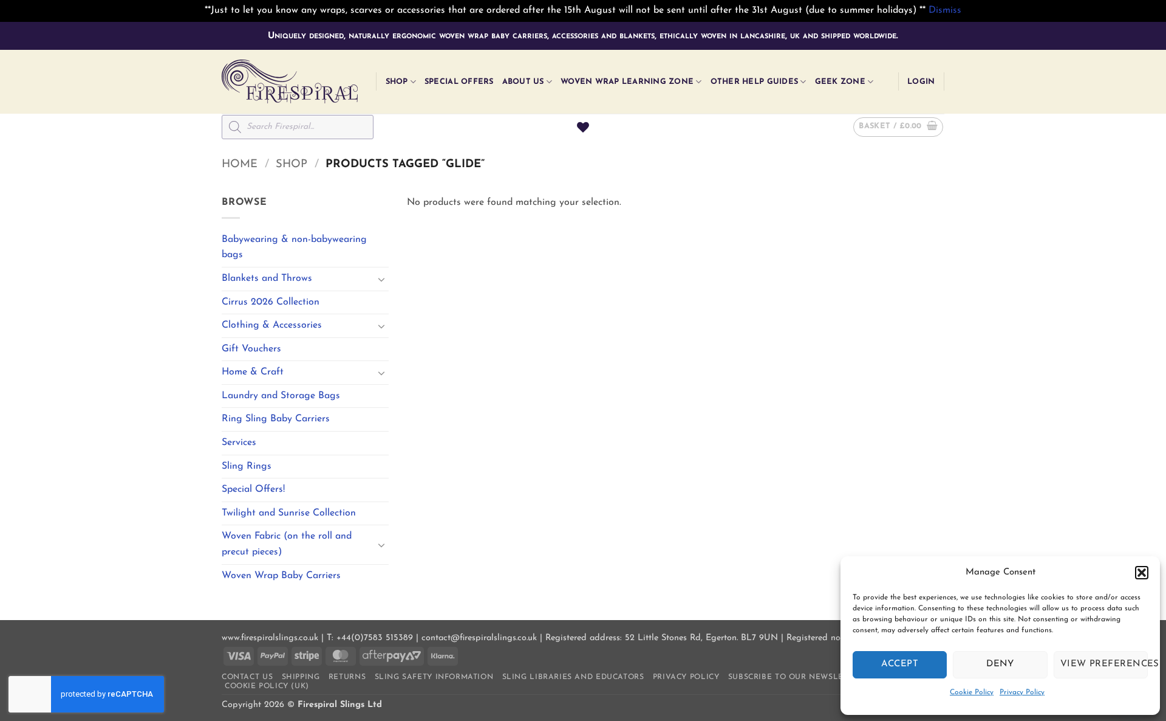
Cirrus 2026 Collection (270, 302)
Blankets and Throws (267, 278)
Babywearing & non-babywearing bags (294, 247)
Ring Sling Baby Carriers (276, 419)
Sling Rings (246, 466)
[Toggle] (381, 279)
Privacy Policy (1022, 692)
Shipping (301, 677)
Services (239, 442)
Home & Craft (253, 372)
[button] (1142, 573)
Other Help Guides (754, 82)
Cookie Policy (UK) (267, 686)
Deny (1000, 664)
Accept (899, 664)
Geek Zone (840, 82)
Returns (347, 677)
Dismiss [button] (945, 10)
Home (239, 164)
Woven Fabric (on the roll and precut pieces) (287, 544)
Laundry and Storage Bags (281, 396)
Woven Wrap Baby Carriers (281, 576)
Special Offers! (253, 489)
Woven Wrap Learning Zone (627, 82)
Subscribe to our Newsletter (796, 677)
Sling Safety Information (434, 677)
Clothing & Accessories (272, 325)
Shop (397, 82)
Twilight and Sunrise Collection (289, 513)
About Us (523, 82)
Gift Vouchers (251, 349)
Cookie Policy (972, 692)
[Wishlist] (583, 127)
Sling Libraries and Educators (573, 677)
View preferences (1104, 664)
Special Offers (459, 82)
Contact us (247, 677)
